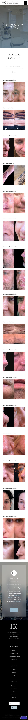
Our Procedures (14, 653)
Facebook (14, 688)
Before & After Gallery (14, 656)
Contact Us (14, 659)
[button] (14, 66)
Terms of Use (16, 717)
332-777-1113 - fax (14, 638)
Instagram (14, 685)
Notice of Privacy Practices (7, 717)
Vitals (14, 669)
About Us (14, 650)
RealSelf (14, 672)
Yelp (14, 675)
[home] (12, 2)
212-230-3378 (17, 601)
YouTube (14, 694)
